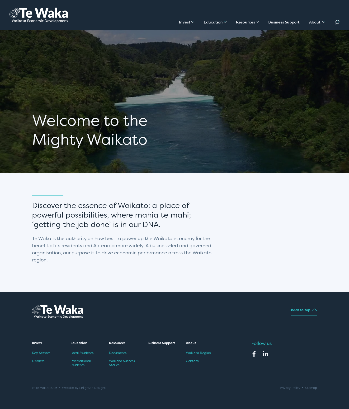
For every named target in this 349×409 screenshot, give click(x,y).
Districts (38, 361)
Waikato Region (198, 353)
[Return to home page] (38, 15)
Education (79, 343)
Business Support (161, 343)
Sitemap (311, 388)
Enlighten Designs (92, 388)
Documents (118, 353)
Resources (117, 343)
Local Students (82, 353)
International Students (81, 363)
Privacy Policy (290, 388)
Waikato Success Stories (122, 363)
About (191, 343)
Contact (192, 361)
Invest (37, 343)
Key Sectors (41, 353)
